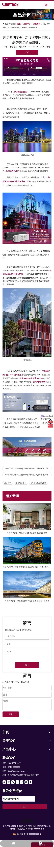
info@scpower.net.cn (16, 771)
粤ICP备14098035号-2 (35, 829)
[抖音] (21, 782)
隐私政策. (21, 829)
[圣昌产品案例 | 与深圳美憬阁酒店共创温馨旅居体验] (27, 516)
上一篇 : (27, 468)
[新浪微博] (4, 782)
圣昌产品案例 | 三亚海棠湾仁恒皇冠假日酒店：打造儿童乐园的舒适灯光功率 (27, 567)
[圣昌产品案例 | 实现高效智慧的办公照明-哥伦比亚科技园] (27, 584)
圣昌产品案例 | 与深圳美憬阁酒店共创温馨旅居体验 (27, 533)
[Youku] (8, 782)
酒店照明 (7, 483)
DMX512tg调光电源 (38, 483)
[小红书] (17, 782)
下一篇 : (27, 475)
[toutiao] (26, 782)
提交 (27, 665)
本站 (48, 47)
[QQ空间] (30, 782)
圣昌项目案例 (21, 483)
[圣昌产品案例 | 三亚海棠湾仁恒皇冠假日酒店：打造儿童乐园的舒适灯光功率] (27, 550)
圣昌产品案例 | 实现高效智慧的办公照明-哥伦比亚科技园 (27, 601)
